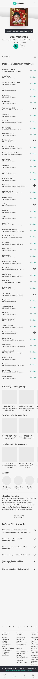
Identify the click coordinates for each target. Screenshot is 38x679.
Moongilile (5, 95)
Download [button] (5, 57)
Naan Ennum (6, 255)
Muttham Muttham (8, 146)
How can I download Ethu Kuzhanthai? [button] (15, 569)
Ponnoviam (5, 223)
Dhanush (4, 641)
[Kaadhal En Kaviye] (9, 397)
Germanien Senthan (8, 69)
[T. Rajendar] (6, 480)
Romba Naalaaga (7, 140)
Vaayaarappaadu (7, 306)
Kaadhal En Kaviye (9, 406)
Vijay (3, 646)
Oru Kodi (5, 121)
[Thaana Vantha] (26, 425)
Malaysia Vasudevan (23, 186)
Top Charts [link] (20, 660)
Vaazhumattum (7, 376)
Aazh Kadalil (6, 159)
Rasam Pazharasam (8, 319)
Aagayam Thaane (7, 191)
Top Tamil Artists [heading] (5, 633)
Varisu (32, 641)
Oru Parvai (5, 242)
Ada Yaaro (5, 172)
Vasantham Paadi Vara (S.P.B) (11, 82)
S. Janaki (4, 71)
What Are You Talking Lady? (26, 464)
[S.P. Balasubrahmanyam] (18, 480)
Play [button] (15, 46)
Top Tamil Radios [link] (22, 662)
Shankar (29, 487)
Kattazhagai (6, 370)
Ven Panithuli (6, 344)
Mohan (19, 263)
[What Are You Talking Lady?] (26, 454)
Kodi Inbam (5, 280)
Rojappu (5, 364)
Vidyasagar (5, 652)
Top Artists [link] (20, 659)
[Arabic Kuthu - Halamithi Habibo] (26, 397)
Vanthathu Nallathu (8, 236)
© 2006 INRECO (19, 517)
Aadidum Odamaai (8, 351)
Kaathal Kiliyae (7, 197)
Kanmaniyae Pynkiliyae (9, 229)
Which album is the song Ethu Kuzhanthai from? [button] (12, 540)
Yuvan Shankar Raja (8, 648)
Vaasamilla (5, 114)
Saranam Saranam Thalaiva (10, 153)
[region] (19, 627)
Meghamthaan (6, 287)
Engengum (5, 185)
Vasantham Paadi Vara (9, 40)
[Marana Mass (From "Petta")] (9, 425)
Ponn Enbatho (6, 248)
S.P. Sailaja (20, 295)
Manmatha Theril (7, 178)
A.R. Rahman (6, 643)
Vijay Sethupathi (21, 643)
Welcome (5, 312)
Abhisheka (5, 165)
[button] (22, 46)
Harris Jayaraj (6, 645)
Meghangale (6, 300)
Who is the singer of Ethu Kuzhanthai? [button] (15, 555)
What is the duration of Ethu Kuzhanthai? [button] (12, 562)
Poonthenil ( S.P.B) (8, 133)
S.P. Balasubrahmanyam (28, 40)
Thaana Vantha (27, 435)
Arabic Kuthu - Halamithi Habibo (26, 406)
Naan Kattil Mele (7, 268)
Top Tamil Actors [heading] (20, 633)
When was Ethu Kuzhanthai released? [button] (15, 530)
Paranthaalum (6, 127)
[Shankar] (29, 480)
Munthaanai (6, 101)
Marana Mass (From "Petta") (9, 435)
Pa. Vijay (4, 654)
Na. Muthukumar (7, 650)
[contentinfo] (19, 651)
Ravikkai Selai (6, 338)
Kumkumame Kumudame (10, 332)
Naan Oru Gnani (7, 357)
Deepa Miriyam (21, 346)
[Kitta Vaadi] (9, 454)
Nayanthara (20, 641)
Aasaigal (5, 210)
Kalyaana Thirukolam (9, 261)
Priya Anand (20, 639)
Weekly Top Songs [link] (22, 657)
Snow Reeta (6, 76)
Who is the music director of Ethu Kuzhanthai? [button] (14, 548)
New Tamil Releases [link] (22, 651)
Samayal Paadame (7, 325)
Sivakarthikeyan (21, 645)
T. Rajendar (6, 487)
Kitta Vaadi (9, 464)
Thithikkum (6, 293)
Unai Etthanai (6, 274)
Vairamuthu (5, 656)
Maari (32, 654)
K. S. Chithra (20, 231)
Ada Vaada (5, 89)
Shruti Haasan (21, 637)
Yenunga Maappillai (8, 108)
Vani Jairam (20, 193)
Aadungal (5, 204)
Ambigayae (5, 217)
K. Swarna (20, 244)
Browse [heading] (19, 648)
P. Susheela (5, 110)
